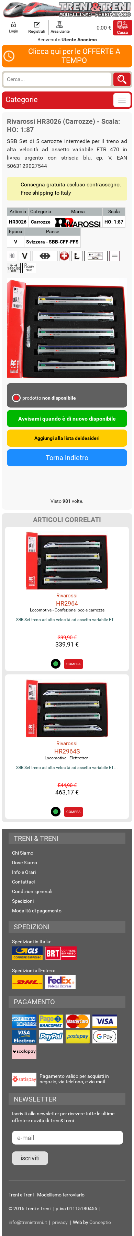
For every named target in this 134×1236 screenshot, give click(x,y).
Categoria (40, 211)
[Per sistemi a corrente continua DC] (114, 256)
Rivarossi (67, 596)
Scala (114, 211)
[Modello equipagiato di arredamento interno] (77, 256)
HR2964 (67, 603)
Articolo (18, 211)
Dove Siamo (24, 862)
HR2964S (67, 751)
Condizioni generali (32, 891)
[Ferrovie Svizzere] (45, 256)
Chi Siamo (22, 853)
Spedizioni (23, 901)
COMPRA (73, 664)
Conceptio (100, 1222)
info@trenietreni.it (28, 1222)
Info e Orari (24, 872)
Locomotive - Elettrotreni (67, 758)
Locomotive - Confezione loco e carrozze (67, 610)
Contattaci (23, 882)
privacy (60, 1222)
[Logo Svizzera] (64, 256)
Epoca (15, 231)
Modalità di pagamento (37, 910)
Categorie (21, 99)
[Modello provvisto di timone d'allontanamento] (96, 256)
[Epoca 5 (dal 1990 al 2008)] (25, 256)
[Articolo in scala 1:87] (12, 256)
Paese (52, 231)
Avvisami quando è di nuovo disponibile (67, 418)
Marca (78, 211)
